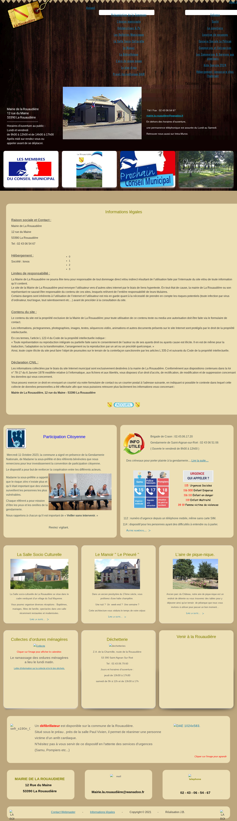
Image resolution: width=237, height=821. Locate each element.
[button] (145, 8)
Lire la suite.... (200, 460)
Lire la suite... (37, 619)
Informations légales (102, 812)
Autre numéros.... (136, 530)
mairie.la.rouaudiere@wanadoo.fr (164, 115)
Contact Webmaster (63, 812)
